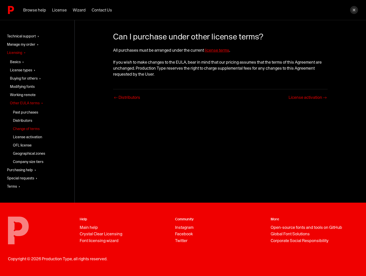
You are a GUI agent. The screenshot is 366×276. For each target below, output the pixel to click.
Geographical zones (29, 153)
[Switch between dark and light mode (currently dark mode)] (354, 10)
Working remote (23, 95)
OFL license (22, 145)
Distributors (22, 120)
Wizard (79, 9)
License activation (27, 137)
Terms (12, 186)
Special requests (20, 178)
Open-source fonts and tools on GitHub (306, 227)
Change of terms (26, 129)
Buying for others (24, 78)
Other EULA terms (25, 103)
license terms (217, 50)
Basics (15, 62)
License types (21, 70)
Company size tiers (28, 161)
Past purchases (25, 112)
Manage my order (21, 44)
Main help (89, 227)
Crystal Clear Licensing (101, 233)
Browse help (34, 9)
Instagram (184, 227)
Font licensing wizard (99, 240)
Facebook (184, 233)
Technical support (21, 36)
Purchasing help (20, 170)
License (59, 9)
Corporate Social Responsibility (300, 240)
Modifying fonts (22, 86)
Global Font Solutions (290, 233)
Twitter (181, 240)
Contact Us (102, 9)
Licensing (14, 52)
